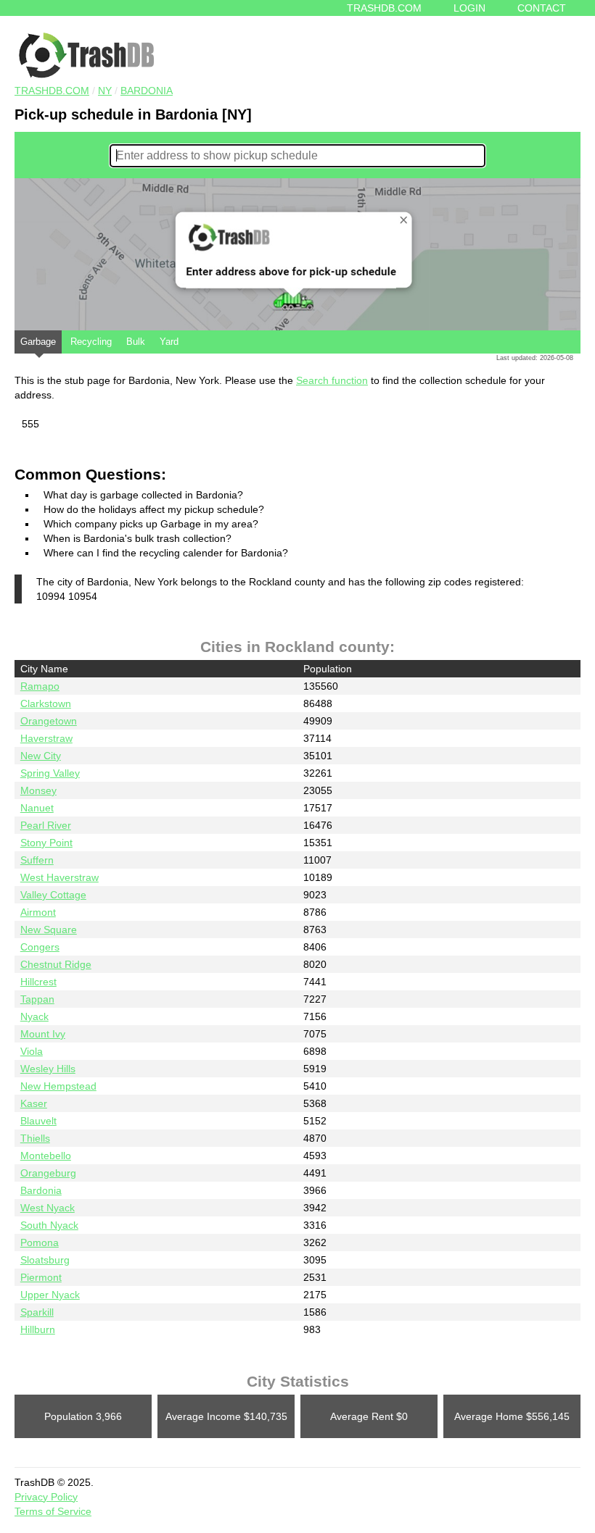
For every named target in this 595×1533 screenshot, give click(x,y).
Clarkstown (45, 703)
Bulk (135, 341)
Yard (169, 341)
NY (105, 90)
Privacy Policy (46, 1497)
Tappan (37, 999)
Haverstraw (46, 738)
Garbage (38, 341)
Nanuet (37, 808)
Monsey (38, 790)
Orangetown (48, 721)
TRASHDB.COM (52, 90)
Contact (541, 8)
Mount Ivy (42, 1034)
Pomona (39, 1242)
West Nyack (47, 1208)
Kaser (33, 1103)
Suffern (37, 860)
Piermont (41, 1277)
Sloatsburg (45, 1260)
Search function (332, 380)
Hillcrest (38, 981)
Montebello (45, 1155)
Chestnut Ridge (55, 964)
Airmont (38, 912)
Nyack (34, 1016)
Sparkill (37, 1312)
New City (40, 755)
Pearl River (45, 825)
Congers (40, 947)
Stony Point (46, 842)
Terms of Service (53, 1511)
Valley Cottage (53, 895)
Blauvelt (38, 1121)
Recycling (91, 341)
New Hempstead (58, 1086)
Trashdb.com (384, 8)
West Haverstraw (59, 877)
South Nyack (49, 1225)
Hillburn (37, 1329)
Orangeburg (48, 1173)
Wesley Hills (47, 1068)
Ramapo (40, 686)
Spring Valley (50, 773)
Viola (31, 1051)
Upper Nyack (50, 1294)
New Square (48, 929)
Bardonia (146, 90)
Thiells (35, 1138)
